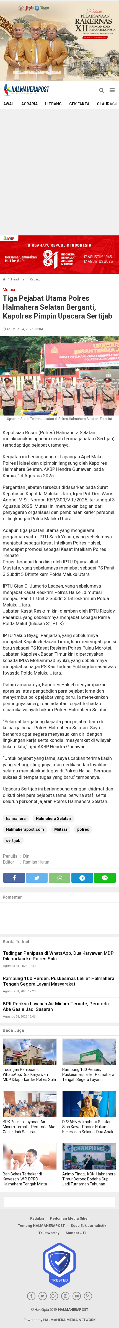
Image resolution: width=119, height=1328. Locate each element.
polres (83, 829)
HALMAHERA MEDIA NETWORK (69, 1320)
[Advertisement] (59, 171)
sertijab (13, 840)
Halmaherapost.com (25, 829)
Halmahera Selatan (53, 818)
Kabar (34, 279)
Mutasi (60, 829)
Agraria (29, 104)
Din (26, 856)
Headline (17, 279)
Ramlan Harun (36, 862)
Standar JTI (76, 1233)
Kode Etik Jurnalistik (88, 1225)
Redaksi (37, 1218)
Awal (8, 104)
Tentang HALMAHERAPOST (41, 1225)
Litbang (53, 104)
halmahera (16, 818)
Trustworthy (49, 1233)
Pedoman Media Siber (69, 1218)
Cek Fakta (79, 104)
